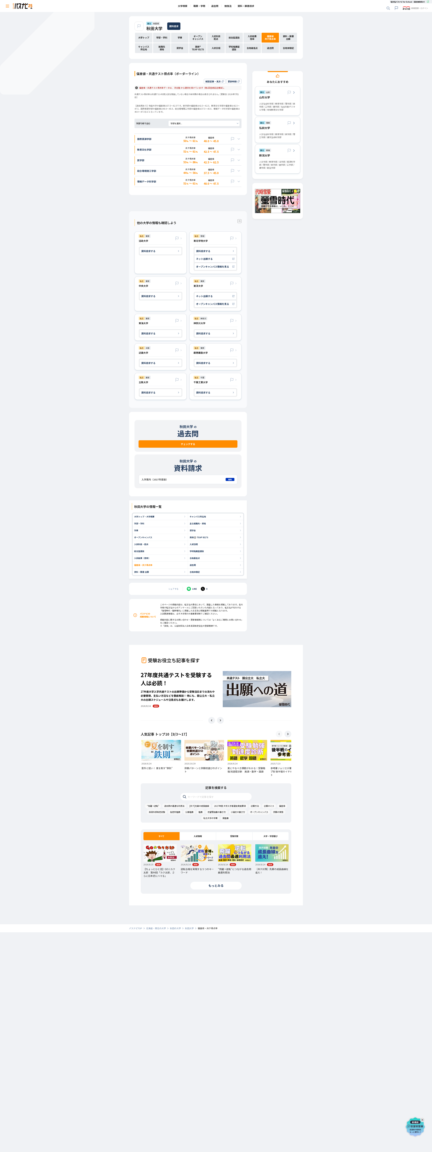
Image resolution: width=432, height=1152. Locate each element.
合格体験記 (195, 571)
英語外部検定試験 (157, 811)
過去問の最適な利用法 (174, 805)
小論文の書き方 (238, 811)
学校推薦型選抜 (197, 551)
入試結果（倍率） (142, 558)
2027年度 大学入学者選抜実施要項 (230, 805)
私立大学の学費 (210, 818)
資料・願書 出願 (141, 571)
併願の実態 (278, 811)
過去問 (193, 565)
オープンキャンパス (143, 537)
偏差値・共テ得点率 (143, 565)
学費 (136, 530)
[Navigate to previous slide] (211, 720)
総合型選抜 (139, 551)
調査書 (226, 818)
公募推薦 (189, 811)
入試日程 (194, 544)
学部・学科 (139, 523)
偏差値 (282, 805)
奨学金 (193, 530)
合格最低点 (195, 558)
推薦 (200, 811)
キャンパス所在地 (198, 516)
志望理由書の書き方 (217, 811)
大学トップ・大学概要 (144, 516)
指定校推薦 (175, 811)
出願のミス (269, 805)
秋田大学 (154, 28)
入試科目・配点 (141, 544)
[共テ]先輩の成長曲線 (199, 805)
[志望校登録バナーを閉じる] (423, 1119)
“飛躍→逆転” (153, 805)
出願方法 (255, 805)
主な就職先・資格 (198, 523)
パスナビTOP (135, 928)
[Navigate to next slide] (220, 720)
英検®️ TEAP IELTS (199, 537)
